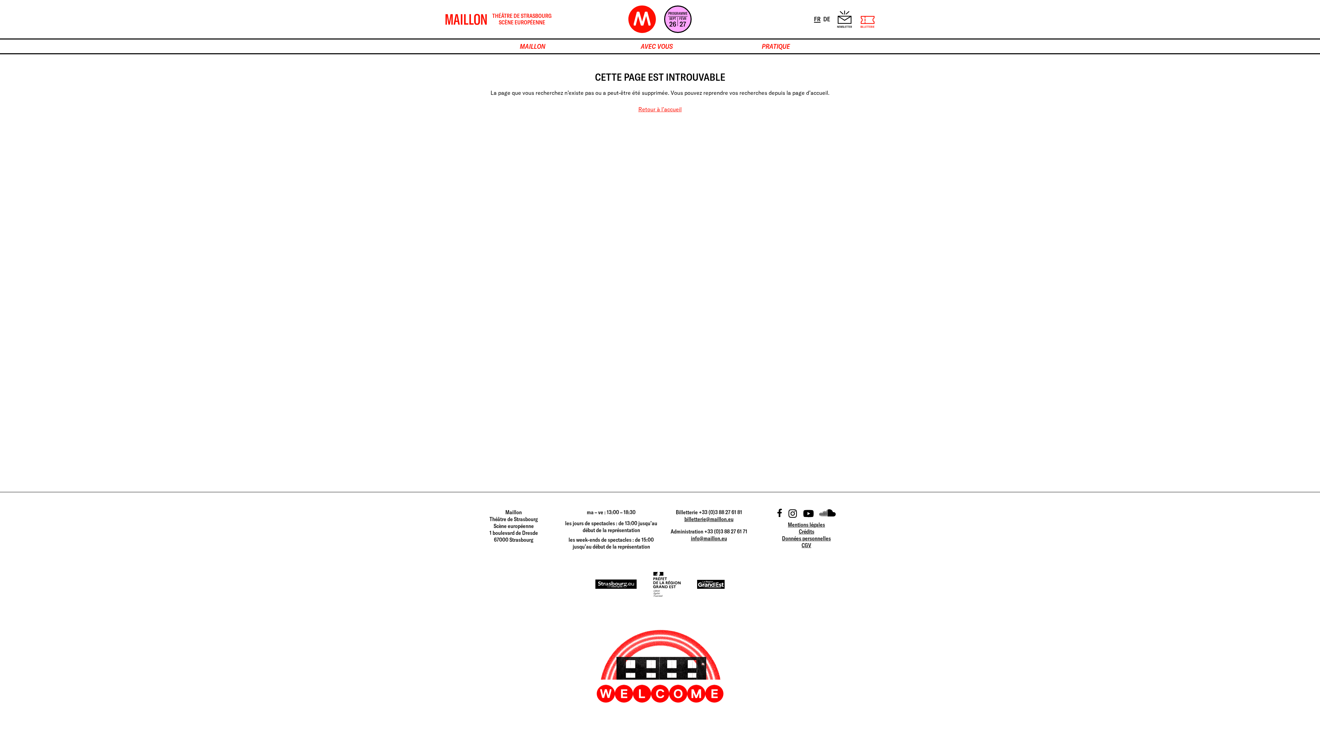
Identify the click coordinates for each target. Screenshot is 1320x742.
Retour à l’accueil (660, 109)
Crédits (806, 531)
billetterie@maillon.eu (709, 519)
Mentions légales (806, 524)
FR (818, 19)
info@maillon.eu (709, 538)
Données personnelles (806, 538)
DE (827, 19)
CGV (806, 545)
